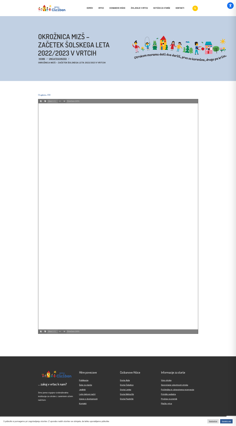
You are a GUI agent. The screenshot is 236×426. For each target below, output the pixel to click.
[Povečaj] (64, 101)
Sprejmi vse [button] (226, 421)
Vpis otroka (166, 380)
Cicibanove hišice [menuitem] (117, 8)
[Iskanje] (195, 8)
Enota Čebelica (126, 385)
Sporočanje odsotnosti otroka (174, 385)
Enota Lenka (125, 389)
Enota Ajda (125, 380)
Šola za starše (85, 385)
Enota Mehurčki (127, 394)
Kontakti (82, 403)
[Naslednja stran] (45, 101)
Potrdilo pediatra (168, 394)
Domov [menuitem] (90, 8)
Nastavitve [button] (213, 421)
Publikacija (83, 380)
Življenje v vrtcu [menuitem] (139, 8)
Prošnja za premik (169, 399)
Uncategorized (58, 59)
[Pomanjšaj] (60, 101)
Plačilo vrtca (166, 403)
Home (42, 59)
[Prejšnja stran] (41, 101)
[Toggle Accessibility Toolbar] (230, 5)
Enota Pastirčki (126, 399)
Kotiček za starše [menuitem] (161, 8)
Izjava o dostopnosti (88, 399)
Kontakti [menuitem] (180, 8)
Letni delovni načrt (87, 394)
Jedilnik (82, 389)
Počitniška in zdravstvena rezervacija (177, 389)
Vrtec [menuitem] (101, 8)
